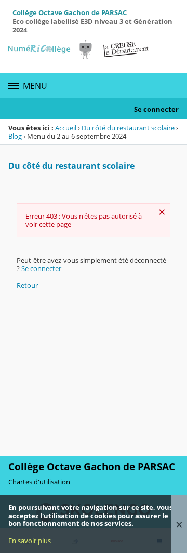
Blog (15, 136)
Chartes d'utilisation (39, 482)
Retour (27, 285)
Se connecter (156, 109)
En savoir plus (29, 540)
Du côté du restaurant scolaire (128, 127)
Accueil (65, 127)
